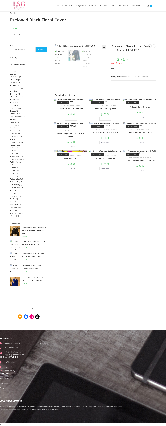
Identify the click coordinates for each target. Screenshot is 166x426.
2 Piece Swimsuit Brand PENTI (105, 132)
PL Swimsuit (63, 105)
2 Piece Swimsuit (71, 158)
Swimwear (144, 76)
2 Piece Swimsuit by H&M (105, 108)
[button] (104, 47)
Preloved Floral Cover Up (140, 107)
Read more (70, 119)
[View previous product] (150, 46)
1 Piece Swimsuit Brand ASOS (140, 132)
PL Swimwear (135, 76)
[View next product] (154, 46)
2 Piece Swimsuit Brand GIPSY (70, 108)
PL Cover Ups (125, 76)
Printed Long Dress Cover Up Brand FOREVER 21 (71, 135)
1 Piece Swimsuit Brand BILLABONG (140, 160)
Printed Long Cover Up (105, 158)
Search (13, 45)
